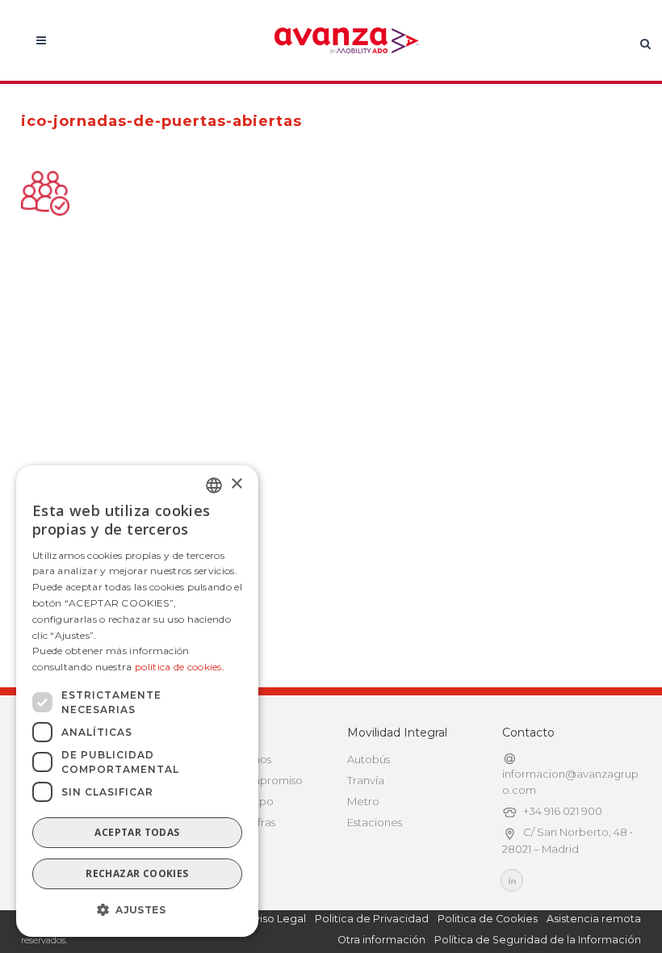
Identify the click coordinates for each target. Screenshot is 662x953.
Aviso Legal (276, 919)
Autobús (368, 759)
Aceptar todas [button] (136, 832)
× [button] (236, 484)
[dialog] (137, 701)
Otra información (381, 940)
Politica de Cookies (488, 919)
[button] (137, 910)
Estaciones (374, 822)
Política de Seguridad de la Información (537, 940)
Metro (363, 801)
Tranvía (365, 780)
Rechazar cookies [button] (137, 873)
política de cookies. (179, 667)
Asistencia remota (594, 919)
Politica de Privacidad (372, 919)
